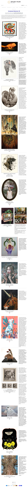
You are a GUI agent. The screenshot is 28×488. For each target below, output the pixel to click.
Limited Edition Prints (9, 7)
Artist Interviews (21, 7)
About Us (25, 7)
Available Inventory (4, 7)
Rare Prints (14, 7)
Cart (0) (26, 5)
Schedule (17, 7)
